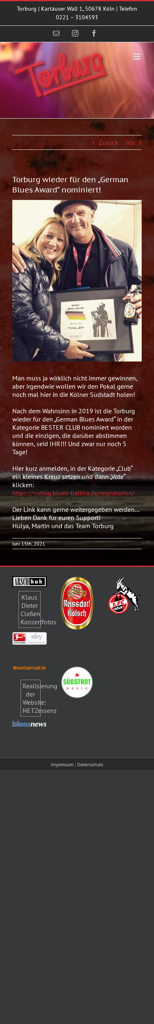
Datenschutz (90, 764)
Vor (130, 142)
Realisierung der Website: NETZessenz (40, 698)
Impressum (62, 764)
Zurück (108, 142)
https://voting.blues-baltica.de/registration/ (73, 493)
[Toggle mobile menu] (137, 56)
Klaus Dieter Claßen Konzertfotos (38, 609)
